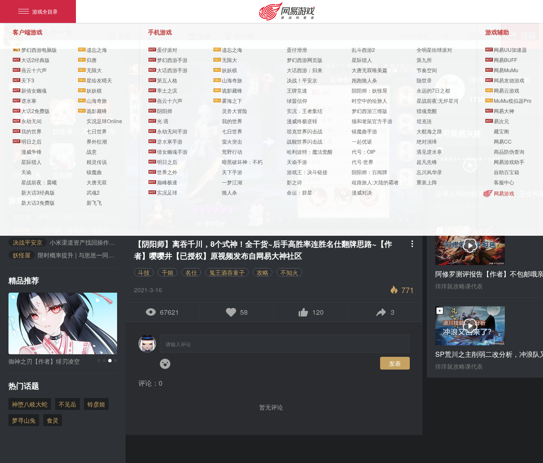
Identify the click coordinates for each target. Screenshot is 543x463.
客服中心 (504, 182)
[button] (99, 360)
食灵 (53, 420)
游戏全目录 (45, 11)
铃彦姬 (96, 404)
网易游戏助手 (509, 161)
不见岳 (67, 404)
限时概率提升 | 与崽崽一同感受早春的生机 (65, 255)
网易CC (503, 141)
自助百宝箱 (506, 171)
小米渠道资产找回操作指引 (65, 242)
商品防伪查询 (509, 151)
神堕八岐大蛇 (30, 404)
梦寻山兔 (24, 420)
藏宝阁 (501, 131)
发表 (395, 363)
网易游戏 (504, 193)
